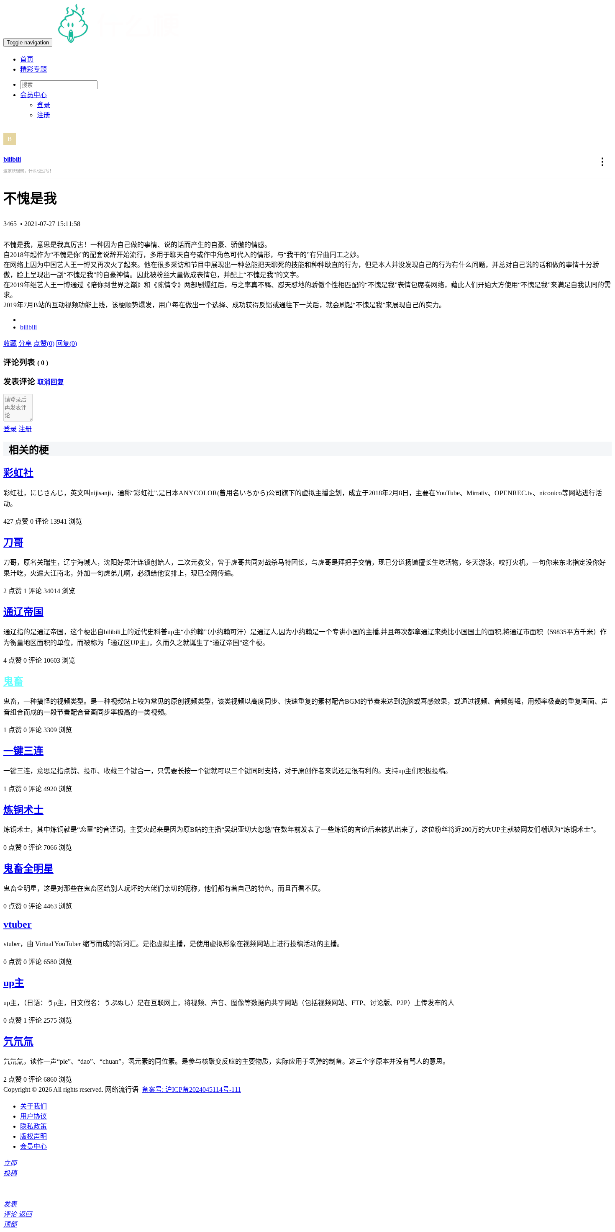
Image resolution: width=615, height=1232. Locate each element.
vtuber (17, 924)
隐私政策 (33, 1126)
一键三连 (23, 751)
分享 (25, 343)
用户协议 (33, 1116)
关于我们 (33, 1106)
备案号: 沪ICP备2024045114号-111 (191, 1089)
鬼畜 (13, 681)
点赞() (43, 343)
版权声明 (33, 1136)
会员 (33, 94)
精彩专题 (33, 69)
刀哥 (13, 542)
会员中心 (33, 1146)
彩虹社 (18, 473)
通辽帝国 (23, 612)
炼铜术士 (23, 810)
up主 (13, 982)
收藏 (10, 343)
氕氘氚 (18, 1041)
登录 (43, 104)
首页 (26, 59)
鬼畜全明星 (28, 868)
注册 (43, 114)
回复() (66, 343)
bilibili (12, 159)
